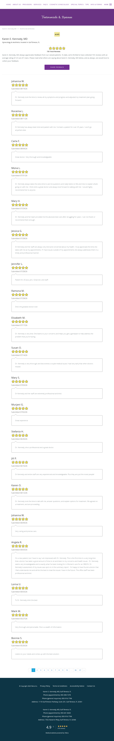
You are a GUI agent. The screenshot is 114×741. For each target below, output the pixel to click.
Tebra (66, 733)
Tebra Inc (34, 686)
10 (67, 670)
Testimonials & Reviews (27, 29)
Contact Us (91, 686)
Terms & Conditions (60, 686)
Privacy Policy (45, 686)
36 (75, 670)
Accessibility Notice (77, 686)
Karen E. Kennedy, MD (9, 29)
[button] (110, 4)
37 (80, 670)
